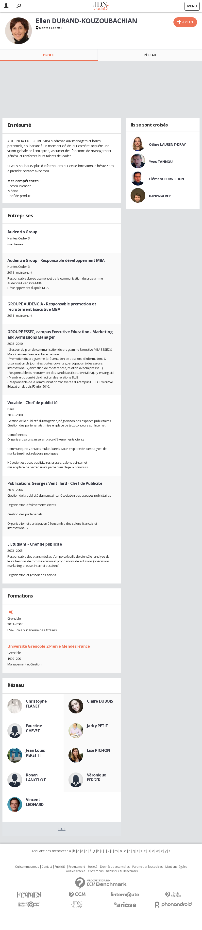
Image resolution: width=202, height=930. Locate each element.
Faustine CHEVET (34, 728)
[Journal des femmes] (29, 895)
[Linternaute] (125, 894)
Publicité (60, 866)
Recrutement (76, 866)
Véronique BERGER (96, 777)
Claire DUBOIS (100, 701)
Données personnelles (115, 866)
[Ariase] (125, 904)
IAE (10, 612)
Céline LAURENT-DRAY (167, 144)
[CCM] (77, 895)
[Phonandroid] (173, 904)
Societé (92, 866)
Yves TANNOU (160, 161)
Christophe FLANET (36, 703)
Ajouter (187, 21)
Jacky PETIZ (97, 725)
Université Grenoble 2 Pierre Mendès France (48, 646)
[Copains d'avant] (29, 904)
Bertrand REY (160, 196)
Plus (61, 829)
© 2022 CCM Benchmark (122, 871)
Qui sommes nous (27, 866)
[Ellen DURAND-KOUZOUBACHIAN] (18, 30)
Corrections (95, 871)
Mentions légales (176, 866)
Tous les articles (74, 871)
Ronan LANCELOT (36, 777)
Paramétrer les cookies (147, 866)
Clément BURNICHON (166, 178)
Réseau (150, 55)
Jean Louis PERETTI (35, 753)
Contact (47, 866)
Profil (48, 55)
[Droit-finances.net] (173, 895)
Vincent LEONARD (35, 802)
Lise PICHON (98, 750)
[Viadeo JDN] (77, 904)
